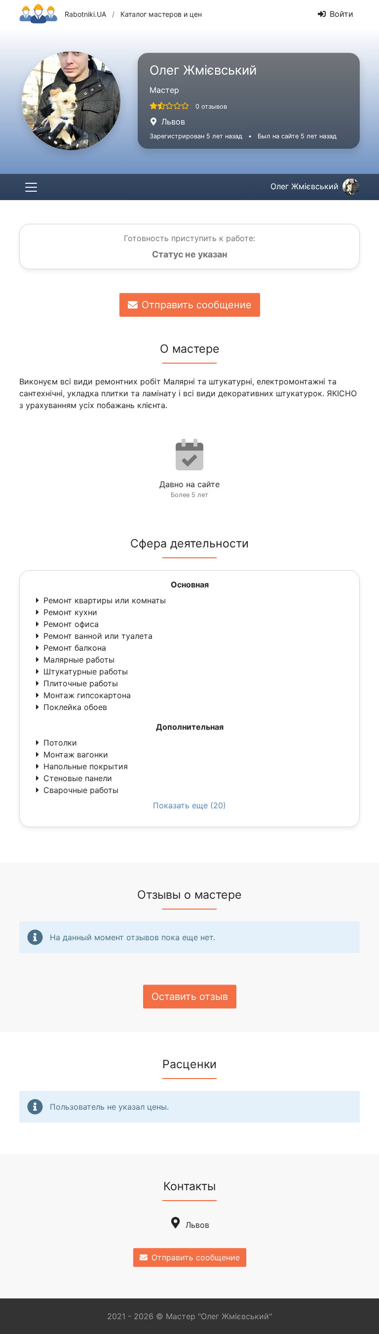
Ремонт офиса (71, 624)
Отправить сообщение (197, 305)
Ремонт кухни (70, 612)
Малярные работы (78, 660)
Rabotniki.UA (85, 14)
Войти (341, 14)
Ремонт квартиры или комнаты (104, 600)
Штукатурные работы (85, 671)
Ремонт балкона (74, 648)
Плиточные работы (80, 683)
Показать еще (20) (189, 805)
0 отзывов (211, 106)
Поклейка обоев (75, 707)
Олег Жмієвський (304, 186)
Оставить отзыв (190, 996)
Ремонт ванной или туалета (97, 636)
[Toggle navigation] (31, 187)
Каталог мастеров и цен (161, 14)
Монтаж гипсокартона (87, 695)
